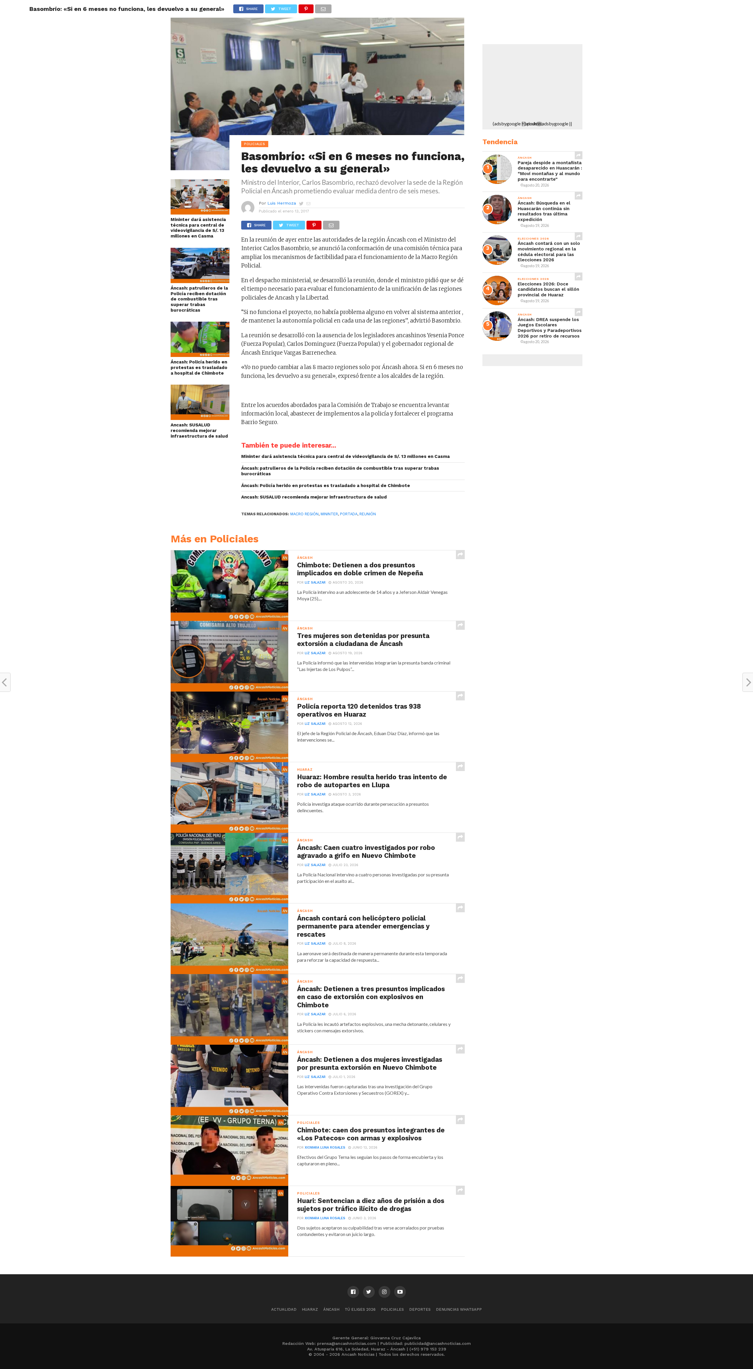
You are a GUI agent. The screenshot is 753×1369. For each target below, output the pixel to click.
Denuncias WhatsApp (459, 1309)
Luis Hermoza (281, 203)
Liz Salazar (315, 582)
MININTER (329, 514)
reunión (367, 514)
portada (348, 514)
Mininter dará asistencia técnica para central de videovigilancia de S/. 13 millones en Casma (198, 228)
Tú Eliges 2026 (360, 1309)
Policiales (392, 1309)
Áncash (331, 1309)
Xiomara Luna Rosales (325, 1147)
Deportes (420, 1309)
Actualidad (283, 1309)
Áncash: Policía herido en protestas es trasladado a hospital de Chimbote (199, 367)
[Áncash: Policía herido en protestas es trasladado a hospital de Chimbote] (200, 355)
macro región (304, 514)
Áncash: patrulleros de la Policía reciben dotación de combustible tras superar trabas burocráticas (199, 299)
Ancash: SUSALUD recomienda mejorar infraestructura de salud (199, 430)
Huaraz (310, 1309)
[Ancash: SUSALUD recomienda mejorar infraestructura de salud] (200, 418)
